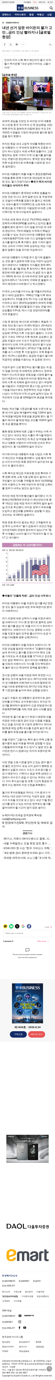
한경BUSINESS (12, 23)
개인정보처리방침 (10, 1296)
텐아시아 (23, 1347)
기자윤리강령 (27, 1296)
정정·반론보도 (43, 1296)
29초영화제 (24, 1351)
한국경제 (6, 1342)
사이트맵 (17, 1301)
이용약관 (40, 1292)
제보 (35, 2)
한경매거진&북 (8, 2)
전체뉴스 (6, 14)
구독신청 (18, 1034)
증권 (31, 14)
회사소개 (6, 1292)
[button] (50, 2)
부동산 (40, 14)
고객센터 (6, 1301)
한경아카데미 (8, 1347)
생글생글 (40, 1347)
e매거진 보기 (37, 1034)
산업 (49, 14)
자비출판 (27, 2)
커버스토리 (20, 14)
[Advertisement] (27, 1088)
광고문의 (29, 1292)
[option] (27, 1149)
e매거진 (42, 2)
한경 (8, 1281)
